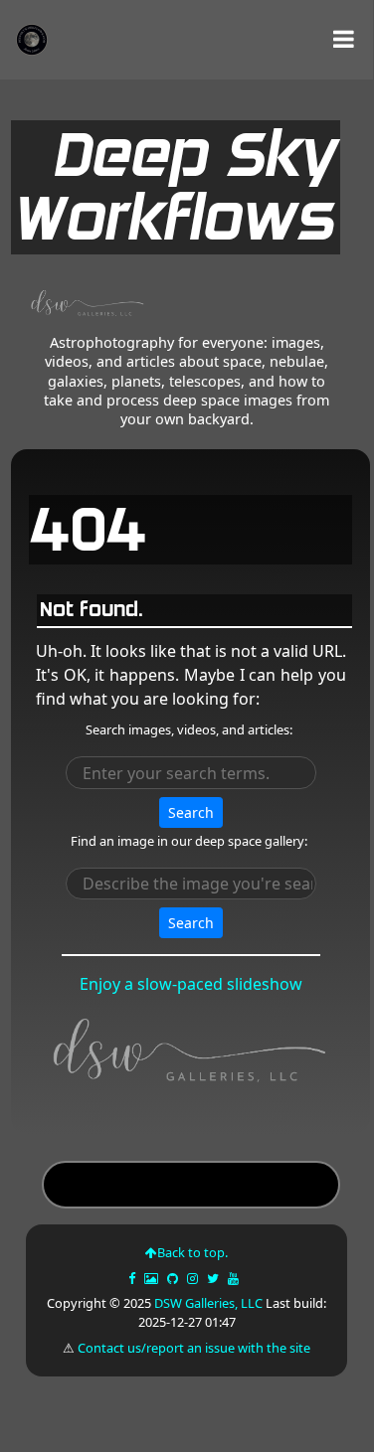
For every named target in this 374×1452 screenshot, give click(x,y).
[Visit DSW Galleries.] (191, 1054)
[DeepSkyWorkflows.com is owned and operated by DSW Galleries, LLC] (81, 306)
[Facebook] (133, 1278)
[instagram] (192, 1278)
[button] (343, 39)
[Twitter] (214, 1278)
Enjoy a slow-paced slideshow (191, 984)
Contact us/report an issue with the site (194, 1348)
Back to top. (192, 1252)
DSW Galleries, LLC (208, 1303)
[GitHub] (174, 1278)
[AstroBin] (152, 1278)
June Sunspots (190, 1187)
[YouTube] (235, 1278)
